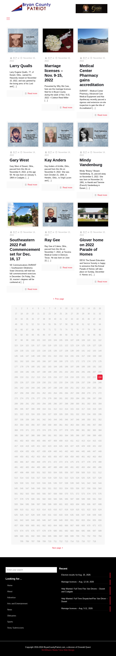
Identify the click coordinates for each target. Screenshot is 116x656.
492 (77, 467)
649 (60, 520)
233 (60, 382)
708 (38, 541)
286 (88, 398)
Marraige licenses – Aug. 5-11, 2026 (77, 608)
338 (21, 419)
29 (83, 314)
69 (38, 329)
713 (66, 541)
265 (60, 393)
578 (21, 499)
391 (49, 435)
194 (21, 372)
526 (88, 478)
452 (32, 457)
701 (83, 536)
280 (55, 398)
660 (32, 525)
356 (32, 425)
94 (89, 335)
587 (72, 499)
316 (77, 409)
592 (100, 499)
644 (32, 520)
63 (94, 324)
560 (100, 488)
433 (16, 451)
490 (66, 467)
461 (83, 457)
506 (66, 472)
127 (94, 345)
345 (60, 419)
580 (32, 499)
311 (49, 409)
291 (27, 404)
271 (94, 393)
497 (16, 472)
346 (66, 419)
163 (27, 361)
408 (55, 441)
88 (55, 335)
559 (94, 488)
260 (32, 393)
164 (32, 361)
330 (66, 414)
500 (32, 472)
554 (66, 488)
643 (27, 520)
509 (83, 472)
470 (44, 462)
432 (100, 446)
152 (55, 356)
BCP (15, 58)
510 (88, 472)
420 (32, 446)
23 (49, 314)
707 (32, 541)
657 (16, 525)
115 (27, 345)
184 (55, 367)
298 (66, 404)
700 (77, 536)
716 (83, 541)
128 (100, 345)
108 (77, 340)
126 (88, 345)
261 (38, 393)
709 (44, 541)
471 (49, 462)
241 (16, 388)
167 (49, 361)
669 (83, 525)
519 (49, 478)
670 (88, 525)
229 (38, 382)
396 (77, 435)
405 (38, 441)
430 (88, 446)
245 (38, 388)
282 (66, 398)
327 (49, 414)
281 (60, 398)
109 (83, 340)
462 (88, 457)
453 (38, 457)
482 (21, 467)
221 (83, 377)
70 (44, 329)
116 (32, 345)
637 (83, 515)
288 (100, 398)
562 (21, 494)
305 (16, 409)
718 (94, 541)
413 (83, 441)
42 (66, 319)
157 (83, 356)
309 (38, 409)
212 (32, 377)
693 (38, 536)
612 (32, 509)
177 (16, 367)
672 (100, 525)
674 (21, 531)
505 (60, 472)
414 (88, 441)
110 (88, 340)
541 (83, 483)
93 (83, 335)
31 (94, 314)
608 (100, 504)
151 (49, 356)
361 (60, 425)
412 (77, 441)
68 (33, 329)
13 (83, 308)
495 (94, 467)
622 (88, 509)
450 (21, 457)
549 (38, 488)
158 (88, 356)
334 (88, 414)
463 (94, 457)
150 (44, 356)
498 (21, 472)
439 (49, 451)
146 (21, 356)
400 (100, 435)
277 (38, 398)
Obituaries (11, 616)
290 (21, 404)
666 (66, 525)
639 (94, 515)
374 (44, 430)
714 (72, 541)
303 (94, 404)
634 (66, 515)
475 (72, 462)
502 (44, 472)
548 (32, 488)
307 (27, 409)
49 (16, 324)
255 (94, 388)
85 (38, 335)
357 (38, 425)
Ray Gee (52, 240)
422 (44, 446)
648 (55, 520)
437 (38, 451)
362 (66, 425)
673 (16, 531)
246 (44, 388)
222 (88, 377)
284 (77, 398)
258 (21, 393)
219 (72, 377)
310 (44, 409)
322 (21, 414)
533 (38, 483)
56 (55, 324)
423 (49, 446)
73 (61, 329)
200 (55, 372)
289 (16, 404)
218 (66, 377)
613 (38, 509)
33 (16, 319)
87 (49, 335)
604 (77, 504)
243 (27, 388)
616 (55, 509)
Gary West (19, 160)
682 (66, 531)
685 (83, 531)
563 (27, 494)
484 (32, 467)
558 (88, 488)
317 (83, 409)
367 (94, 425)
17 (16, 314)
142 (88, 351)
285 (83, 398)
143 (94, 351)
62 (89, 324)
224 (100, 377)
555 (72, 488)
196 (32, 372)
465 (16, 462)
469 (38, 462)
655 (94, 520)
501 (38, 472)
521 (60, 478)
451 (27, 457)
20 (33, 314)
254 (88, 388)
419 (27, 446)
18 (22, 314)
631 (49, 515)
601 (60, 504)
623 (94, 509)
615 (49, 509)
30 (89, 314)
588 (77, 499)
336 (100, 414)
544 (100, 483)
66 (22, 329)
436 (32, 451)
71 (49, 329)
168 (55, 361)
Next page (56, 548)
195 (27, 372)
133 (38, 351)
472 (55, 462)
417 (16, 446)
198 (44, 372)
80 (100, 329)
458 (66, 457)
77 (83, 329)
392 (55, 435)
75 (72, 329)
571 (72, 494)
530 (21, 483)
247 (49, 388)
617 (60, 509)
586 (66, 499)
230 (44, 382)
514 (21, 478)
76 (77, 329)
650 (66, 520)
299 (72, 404)
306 (21, 409)
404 (32, 441)
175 (94, 361)
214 (44, 377)
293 (38, 404)
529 (16, 483)
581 (38, 499)
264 (55, 393)
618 (66, 509)
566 (44, 494)
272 (100, 393)
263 (49, 393)
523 (72, 478)
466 (21, 462)
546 (21, 488)
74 (66, 329)
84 (33, 335)
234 (66, 382)
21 (38, 314)
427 (72, 446)
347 (72, 419)
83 (27, 335)
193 (16, 372)
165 (38, 361)
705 (21, 541)
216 (55, 377)
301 (83, 404)
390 (44, 435)
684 (77, 531)
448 (100, 451)
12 (77, 308)
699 (72, 536)
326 (44, 414)
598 (44, 504)
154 (66, 356)
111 (94, 340)
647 (49, 520)
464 (100, 457)
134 (44, 351)
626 (21, 515)
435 (27, 451)
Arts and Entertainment (17, 603)
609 (16, 509)
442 (66, 451)
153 (60, 356)
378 (66, 430)
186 (66, 367)
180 (32, 367)
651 (72, 520)
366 (88, 425)
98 (22, 340)
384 (100, 430)
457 (60, 457)
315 (72, 409)
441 (60, 451)
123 (72, 345)
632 (55, 515)
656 (100, 520)
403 (27, 441)
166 (44, 361)
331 (72, 414)
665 (60, 525)
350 (88, 419)
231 (49, 382)
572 (77, 494)
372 (32, 430)
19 (27, 314)
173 (83, 361)
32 (100, 314)
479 (94, 462)
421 (38, 446)
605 (83, 504)
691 (27, 536)
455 (49, 457)
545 (16, 488)
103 (49, 340)
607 (94, 504)
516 (32, 478)
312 (55, 409)
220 (77, 377)
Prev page (59, 299)
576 (100, 494)
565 (38, 494)
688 (100, 531)
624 (100, 509)
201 (60, 372)
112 (99, 340)
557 (83, 488)
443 (72, 451)
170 (66, 361)
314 (66, 409)
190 (88, 367)
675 (27, 531)
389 (38, 435)
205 (83, 372)
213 (38, 377)
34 (22, 319)
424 (55, 446)
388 (32, 435)
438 (44, 451)
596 (32, 504)
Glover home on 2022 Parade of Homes (91, 247)
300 (77, 404)
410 (66, 441)
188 (77, 367)
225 (16, 382)
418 (21, 446)
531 (27, 483)
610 (21, 509)
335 (94, 414)
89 (61, 335)
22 (44, 314)
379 (72, 430)
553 (60, 488)
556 (77, 488)
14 (89, 308)
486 (44, 467)
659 (27, 525)
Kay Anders (55, 160)
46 (89, 319)
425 (60, 446)
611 (27, 509)
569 (60, 494)
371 (27, 430)
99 (27, 340)
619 (72, 509)
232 (55, 382)
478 (88, 462)
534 (44, 483)
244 (32, 388)
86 (44, 335)
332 (77, 414)
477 (83, 462)
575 (94, 494)
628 (32, 515)
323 (27, 414)
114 (21, 345)
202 (66, 372)
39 (49, 319)
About (9, 591)
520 (55, 478)
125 (83, 345)
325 (38, 414)
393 (60, 435)
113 (16, 345)
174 (88, 361)
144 (100, 351)
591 (94, 499)
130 (21, 351)
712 (60, 541)
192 (100, 367)
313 (60, 409)
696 (55, 536)
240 (100, 382)
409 (60, 441)
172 (77, 361)
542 (88, 483)
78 (89, 329)
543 (94, 483)
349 (83, 419)
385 (16, 435)
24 (55, 314)
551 (49, 488)
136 (55, 351)
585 (60, 499)
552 (55, 488)
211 (27, 377)
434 (21, 451)
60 (77, 324)
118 (43, 345)
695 (49, 536)
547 (27, 488)
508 (77, 472)
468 (32, 462)
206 (88, 372)
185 (60, 367)
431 (94, 446)
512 (100, 472)
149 (38, 356)
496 (100, 467)
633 (60, 515)
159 (94, 356)
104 (55, 340)
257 (16, 393)
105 (60, 340)
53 (38, 324)
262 (44, 393)
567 (49, 494)
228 (32, 382)
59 (72, 324)
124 (77, 345)
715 (77, 541)
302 (88, 404)
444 (77, 451)
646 (44, 520)
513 (16, 478)
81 (16, 335)
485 (38, 467)
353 (16, 425)
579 (27, 499)
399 (94, 435)
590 (88, 499)
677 (38, 531)
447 (94, 451)
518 (44, 478)
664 (55, 525)
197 (38, 372)
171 (72, 361)
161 (16, 361)
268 (77, 393)
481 (16, 467)
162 (21, 361)
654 (88, 520)
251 (72, 388)
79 (94, 329)
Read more (32, 93)
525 (83, 478)
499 (27, 472)
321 (16, 414)
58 (66, 324)
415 (94, 441)
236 (77, 382)
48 (100, 319)
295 (49, 404)
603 (72, 504)
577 (16, 499)
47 (94, 319)
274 (21, 398)
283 (72, 398)
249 (60, 388)
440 (55, 451)
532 (32, 483)
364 (77, 425)
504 (55, 472)
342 (44, 419)
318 (88, 409)
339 (27, 419)
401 (16, 441)
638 (88, 515)
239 (94, 382)
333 (83, 414)
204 (77, 372)
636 (77, 515)
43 (72, 319)
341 (38, 419)
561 (16, 494)
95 (94, 335)
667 (72, 525)
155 (72, 356)
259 (27, 393)
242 (21, 388)
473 (60, 462)
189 (83, 367)
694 (44, 536)
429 (83, 446)
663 (49, 525)
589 (83, 499)
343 (49, 419)
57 (61, 324)
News (9, 609)
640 (100, 515)
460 (77, 457)
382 (88, 430)
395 (72, 435)
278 (44, 398)
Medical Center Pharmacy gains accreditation (92, 75)
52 (33, 324)
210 (21, 377)
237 (83, 382)
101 (38, 340)
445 (83, 451)
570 (66, 494)
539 (72, 483)
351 (94, 419)
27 (72, 314)
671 (94, 525)
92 (77, 335)
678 (44, 531)
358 (44, 425)
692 (32, 536)
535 (49, 483)
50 (22, 324)
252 (77, 388)
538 (66, 483)
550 (44, 488)
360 (55, 425)
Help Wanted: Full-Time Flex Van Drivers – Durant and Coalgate (83, 590)
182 (44, 367)
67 (27, 329)
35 (27, 319)
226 (21, 382)
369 (16, 430)
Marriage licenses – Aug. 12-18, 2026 (77, 582)
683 (72, 531)
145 (16, 356)
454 (44, 457)
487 (49, 467)
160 (100, 356)
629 (38, 515)
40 (55, 319)
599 (49, 504)
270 (88, 393)
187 (72, 367)
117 (38, 345)
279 (49, 398)
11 (72, 308)
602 (66, 504)
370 (21, 430)
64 (100, 324)
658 (21, 525)
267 (72, 393)
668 (77, 525)
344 (55, 419)
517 (38, 478)
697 (60, 536)
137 (60, 351)
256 (100, 388)
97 (16, 340)
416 (100, 441)
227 (27, 382)
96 (100, 335)
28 (77, 314)
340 (32, 419)
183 (49, 367)
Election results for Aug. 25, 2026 (75, 575)
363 (72, 425)
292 (32, 404)
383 (94, 430)
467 (27, 462)
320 (100, 409)
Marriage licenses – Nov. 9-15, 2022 (54, 73)
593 (16, 504)
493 (83, 467)
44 (77, 319)
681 (60, 531)
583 (49, 499)
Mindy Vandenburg (91, 162)
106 (66, 340)
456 (55, 457)
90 (66, 335)
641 (16, 520)
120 (55, 345)
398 (88, 435)
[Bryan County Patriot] (31, 7)
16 (100, 308)
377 (60, 430)
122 (66, 345)
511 (94, 472)
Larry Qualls (21, 66)
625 (16, 515)
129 (16, 351)
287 (94, 398)
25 (61, 314)
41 (61, 319)
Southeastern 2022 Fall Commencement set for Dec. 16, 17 (25, 249)
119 (49, 345)
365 (83, 425)
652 (77, 520)
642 (21, 520)
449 (16, 457)
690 (21, 536)
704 (100, 536)
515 (27, 478)
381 (83, 430)
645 (38, 520)
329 (60, 414)
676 (32, 531)
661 (38, 525)
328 (55, 414)
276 (32, 398)
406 (44, 441)
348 (77, 419)
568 (55, 494)
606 (88, 504)
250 (66, 388)
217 (60, 377)
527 (94, 478)
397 (83, 435)
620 (77, 509)
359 (49, 425)
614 (44, 509)
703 (94, 536)
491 (72, 467)
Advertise (11, 597)
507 (72, 472)
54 (44, 324)
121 (60, 345)
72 (55, 329)
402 (21, 441)
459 (72, 457)
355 (27, 425)
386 (21, 435)
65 (16, 329)
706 (27, 541)
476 (77, 462)
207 (94, 372)
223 (94, 377)
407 (49, 441)
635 (72, 515)
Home (9, 585)
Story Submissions (15, 628)
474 (66, 462)
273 (16, 398)
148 (32, 356)
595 (27, 504)
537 (60, 483)
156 (77, 356)
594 (21, 504)
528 (100, 478)
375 (49, 430)
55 (49, 324)
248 (55, 388)
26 (66, 314)
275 (27, 398)
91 (72, 335)
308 (32, 409)
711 (55, 541)
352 (100, 419)
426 (66, 446)
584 (55, 499)
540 (77, 483)
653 (83, 520)
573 (83, 494)
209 (16, 377)
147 (27, 356)
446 (88, 451)
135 (49, 351)
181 (38, 367)
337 (16, 419)
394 (66, 435)
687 (94, 531)
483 (27, 467)
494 (88, 467)
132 (32, 351)
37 (38, 319)
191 (94, 367)
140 (77, 351)
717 (88, 541)
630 (44, 515)
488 (55, 467)
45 (83, 319)
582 (44, 499)
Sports (10, 622)
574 (88, 494)
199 (49, 372)
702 (88, 536)
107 (72, 340)
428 (77, 446)
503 (49, 472)
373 (38, 430)
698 (66, 536)
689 (16, 536)
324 (32, 414)
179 (27, 367)
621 (83, 509)
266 (66, 393)
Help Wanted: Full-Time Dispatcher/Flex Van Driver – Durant (84, 600)
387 (27, 435)
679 (49, 531)
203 (72, 372)
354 (21, 425)
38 (44, 319)
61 (83, 324)
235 (72, 382)
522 (66, 478)
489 (60, 467)
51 (27, 324)
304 (100, 404)
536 (55, 483)
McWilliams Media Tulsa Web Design (58, 650)
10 (66, 308)
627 (27, 515)
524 (77, 478)
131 (27, 351)
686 (88, 531)
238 (88, 382)
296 (55, 404)
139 (72, 351)
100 (32, 340)
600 (55, 504)
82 (22, 335)
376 (55, 430)
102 (44, 340)
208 (100, 372)
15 (94, 308)
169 (60, 361)
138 (66, 351)
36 (33, 319)
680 (55, 531)
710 (49, 541)
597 (38, 504)
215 (49, 377)
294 (44, 404)
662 (44, 525)
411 (71, 441)
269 (83, 393)
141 (83, 351)
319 (94, 409)
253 (83, 388)
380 (77, 430)
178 (21, 367)
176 (100, 361)
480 (100, 462)
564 (32, 494)
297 (60, 404)
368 (100, 425)
